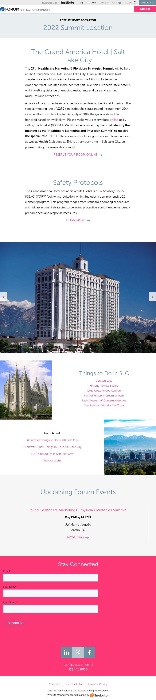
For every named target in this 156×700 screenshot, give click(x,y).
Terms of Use (74, 684)
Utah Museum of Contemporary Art (104, 400)
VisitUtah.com (52, 460)
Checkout (147, 2)
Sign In (83, 2)
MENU (145, 9)
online (114, 120)
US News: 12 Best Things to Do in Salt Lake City (52, 447)
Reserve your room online (75, 154)
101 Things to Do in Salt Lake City (52, 454)
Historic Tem (97, 385)
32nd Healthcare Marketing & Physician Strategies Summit (78, 510)
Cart (115, 2)
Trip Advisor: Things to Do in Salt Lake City (52, 440)
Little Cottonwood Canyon (104, 390)
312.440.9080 (78, 669)
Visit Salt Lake (104, 380)
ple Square (111, 385)
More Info (75, 537)
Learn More (75, 220)
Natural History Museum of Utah (104, 395)
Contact (104, 2)
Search (129, 2)
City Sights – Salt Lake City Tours (104, 405)
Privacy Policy (97, 684)
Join (93, 2)
